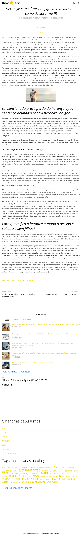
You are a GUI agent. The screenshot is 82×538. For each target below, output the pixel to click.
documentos (71, 467)
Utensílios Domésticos (9, 453)
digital (63, 467)
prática (42, 479)
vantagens (52, 482)
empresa (45, 471)
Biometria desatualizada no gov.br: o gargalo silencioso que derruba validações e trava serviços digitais (46, 324)
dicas (55, 467)
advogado (51, 42)
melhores (24, 476)
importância (45, 473)
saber (64, 479)
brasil (15, 467)
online (55, 476)
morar (43, 476)
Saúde (4, 445)
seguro (5, 482)
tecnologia (13, 482)
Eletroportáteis (29, 470)
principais (6, 479)
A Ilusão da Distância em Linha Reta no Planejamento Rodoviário (33, 363)
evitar (76, 471)
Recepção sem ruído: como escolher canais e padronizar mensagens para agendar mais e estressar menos (44, 354)
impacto (34, 473)
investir (55, 473)
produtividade (30, 479)
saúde (72, 478)
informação (41, 28)
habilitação (25, 473)
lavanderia (69, 473)
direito (14, 280)
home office (6, 437)
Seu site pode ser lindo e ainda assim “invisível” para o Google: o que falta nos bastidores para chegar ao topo (45, 335)
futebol (4, 433)
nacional (49, 476)
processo (16, 479)
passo (61, 476)
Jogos (62, 473)
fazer (5, 473)
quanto (55, 479)
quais (48, 479)
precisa (74, 476)
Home (20, 18)
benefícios (6, 468)
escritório (68, 471)
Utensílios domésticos (32, 481)
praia (68, 476)
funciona (21, 280)
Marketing (4, 476)
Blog (3, 429)
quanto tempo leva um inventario (59, 183)
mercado (35, 476)
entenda (53, 471)
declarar (6, 280)
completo (40, 467)
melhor (13, 476)
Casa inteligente (27, 467)
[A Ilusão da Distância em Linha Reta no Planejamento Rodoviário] (6, 365)
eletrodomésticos (9, 471)
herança (30, 280)
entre (61, 471)
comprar (48, 467)
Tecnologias (6, 449)
